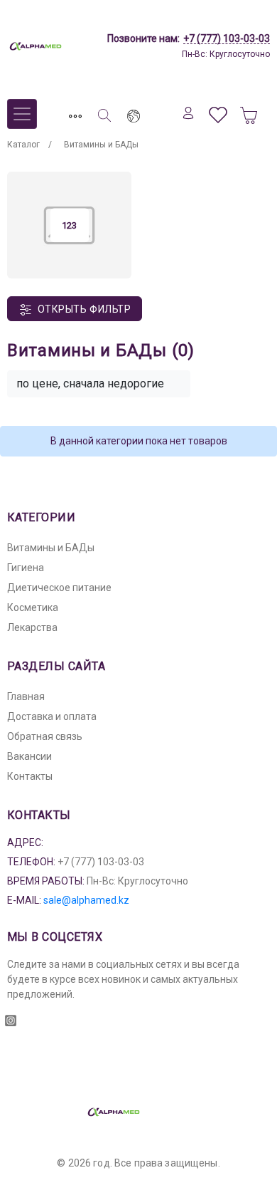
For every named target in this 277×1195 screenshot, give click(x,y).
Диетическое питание (59, 587)
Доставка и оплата (52, 716)
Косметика (32, 607)
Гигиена (25, 567)
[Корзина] (248, 112)
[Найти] (104, 112)
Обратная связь (44, 736)
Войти (188, 113)
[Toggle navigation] (75, 112)
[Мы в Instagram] (10, 1015)
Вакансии (29, 756)
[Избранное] (218, 112)
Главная (26, 696)
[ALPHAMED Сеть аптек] (60, 46)
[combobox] (98, 383)
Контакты (30, 776)
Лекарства (32, 627)
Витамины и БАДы (50, 547)
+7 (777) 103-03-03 (226, 38)
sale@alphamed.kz (86, 900)
